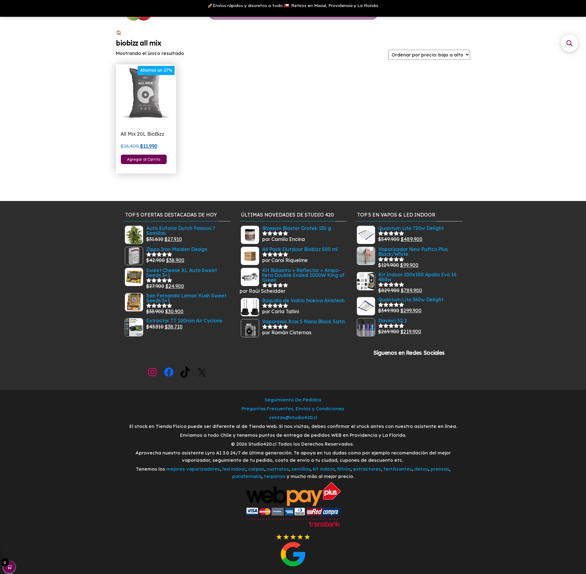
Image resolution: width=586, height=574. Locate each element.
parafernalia (247, 476)
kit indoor (324, 469)
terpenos (274, 476)
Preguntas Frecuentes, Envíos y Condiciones (293, 408)
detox (421, 469)
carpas (256, 469)
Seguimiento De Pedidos (293, 400)
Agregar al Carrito (144, 159)
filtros (344, 469)
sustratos (278, 469)
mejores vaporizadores (193, 469)
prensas (440, 469)
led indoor (234, 469)
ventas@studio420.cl (293, 417)
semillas (300, 469)
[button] (569, 43)
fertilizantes (397, 469)
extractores (367, 469)
